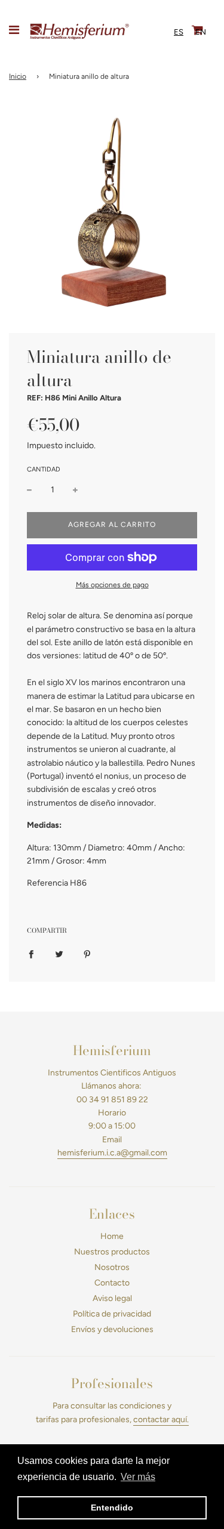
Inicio (17, 76)
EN (200, 31)
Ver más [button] (138, 1477)
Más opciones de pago (112, 585)
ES (178, 31)
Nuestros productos (112, 1252)
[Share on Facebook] (31, 954)
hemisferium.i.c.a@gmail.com (112, 1153)
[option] (200, 32)
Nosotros (112, 1267)
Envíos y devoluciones (112, 1329)
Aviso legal (112, 1298)
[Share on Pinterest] (87, 954)
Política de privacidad (112, 1314)
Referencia (47, 883)
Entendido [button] (112, 1507)
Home (112, 1236)
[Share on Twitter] (59, 954)
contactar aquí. (161, 1419)
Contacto (112, 1283)
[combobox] (178, 32)
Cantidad (43, 469)
